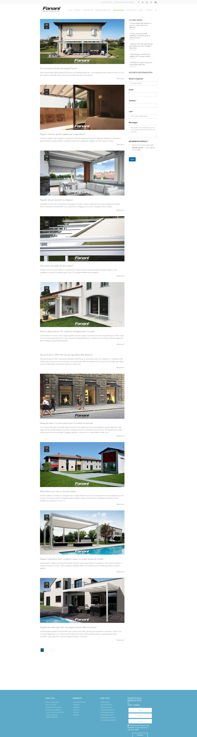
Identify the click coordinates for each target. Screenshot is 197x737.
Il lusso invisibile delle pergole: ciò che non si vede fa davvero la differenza (140, 25)
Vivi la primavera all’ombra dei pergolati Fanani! (58, 68)
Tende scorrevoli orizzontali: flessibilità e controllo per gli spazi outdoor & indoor (139, 35)
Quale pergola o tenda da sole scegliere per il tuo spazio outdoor (139, 55)
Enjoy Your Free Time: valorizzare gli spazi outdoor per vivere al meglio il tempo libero (141, 46)
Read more (120, 78)
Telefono (133, 101)
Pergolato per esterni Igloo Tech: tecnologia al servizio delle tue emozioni (68, 627)
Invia (132, 159)
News (141, 10)
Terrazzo (76, 705)
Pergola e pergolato (103, 10)
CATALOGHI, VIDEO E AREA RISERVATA (124, 2)
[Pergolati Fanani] (82, 41)
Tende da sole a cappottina (55, 712)
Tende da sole (88, 10)
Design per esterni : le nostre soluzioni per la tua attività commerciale (66, 423)
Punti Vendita (131, 10)
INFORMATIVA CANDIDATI (108, 720)
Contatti (148, 10)
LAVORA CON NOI (106, 2)
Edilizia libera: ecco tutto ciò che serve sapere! (58, 491)
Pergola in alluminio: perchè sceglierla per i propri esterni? (62, 134)
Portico (76, 712)
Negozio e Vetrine (79, 702)
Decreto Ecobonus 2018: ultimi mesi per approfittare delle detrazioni (66, 354)
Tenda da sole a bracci (53, 710)
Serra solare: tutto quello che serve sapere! (56, 265)
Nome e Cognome (136, 79)
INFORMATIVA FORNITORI (108, 717)
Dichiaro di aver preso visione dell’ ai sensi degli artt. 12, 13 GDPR (143, 147)
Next (51, 650)
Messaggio (133, 122)
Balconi (76, 710)
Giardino (76, 707)
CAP (131, 111)
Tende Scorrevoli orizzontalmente (52, 716)
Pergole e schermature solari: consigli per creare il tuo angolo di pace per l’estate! (71, 559)
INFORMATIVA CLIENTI (107, 715)
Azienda (77, 10)
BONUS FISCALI (118, 10)
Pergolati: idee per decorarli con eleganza (56, 199)
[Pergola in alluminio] (82, 107)
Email (131, 90)
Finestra (76, 715)
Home (70, 10)
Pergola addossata (52, 702)
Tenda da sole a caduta (54, 707)
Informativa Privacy (107, 710)
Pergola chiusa (51, 705)
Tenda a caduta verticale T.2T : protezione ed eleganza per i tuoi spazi (67, 331)
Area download (106, 705)
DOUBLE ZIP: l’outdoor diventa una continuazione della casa (140, 63)
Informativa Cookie (107, 712)
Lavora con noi (106, 707)
